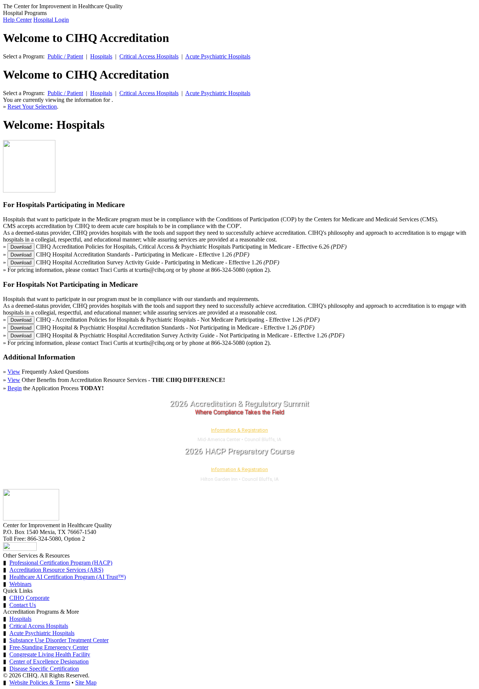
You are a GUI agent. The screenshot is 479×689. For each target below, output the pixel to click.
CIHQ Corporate (29, 598)
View (13, 371)
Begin (14, 388)
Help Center (17, 19)
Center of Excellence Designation (49, 661)
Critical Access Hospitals (149, 56)
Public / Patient (65, 56)
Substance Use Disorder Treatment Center (59, 640)
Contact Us (22, 605)
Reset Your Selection (32, 106)
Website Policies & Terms (39, 682)
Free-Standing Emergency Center (48, 647)
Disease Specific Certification (44, 668)
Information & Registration (239, 430)
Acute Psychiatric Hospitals (217, 56)
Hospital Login (51, 19)
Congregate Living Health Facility (49, 654)
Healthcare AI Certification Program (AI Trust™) (67, 577)
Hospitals (101, 56)
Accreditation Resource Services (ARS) (56, 570)
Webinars (20, 584)
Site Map (86, 682)
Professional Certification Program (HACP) (60, 562)
